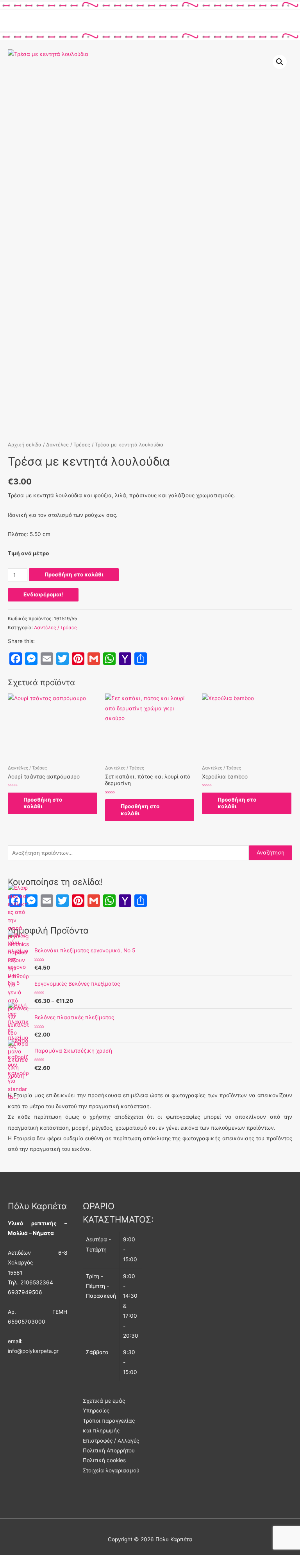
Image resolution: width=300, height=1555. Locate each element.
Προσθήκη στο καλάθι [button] (42, 803)
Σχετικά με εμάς (104, 1401)
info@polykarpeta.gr (33, 1351)
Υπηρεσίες (96, 1410)
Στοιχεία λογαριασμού (111, 1470)
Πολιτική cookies (104, 1460)
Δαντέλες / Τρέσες (68, 445)
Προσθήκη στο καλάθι (74, 574)
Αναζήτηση (270, 852)
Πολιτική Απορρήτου (109, 1450)
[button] (280, 62)
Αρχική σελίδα (24, 445)
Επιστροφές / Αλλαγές (111, 1441)
